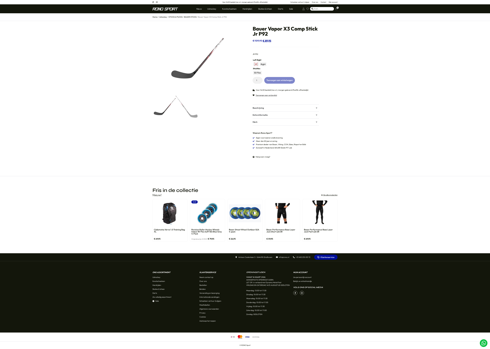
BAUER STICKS (190, 17)
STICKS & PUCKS (175, 17)
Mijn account (300, 272)
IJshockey (163, 17)
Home (154, 17)
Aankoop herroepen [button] (207, 321)
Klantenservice (207, 272)
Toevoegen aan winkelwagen (279, 80)
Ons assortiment (161, 272)
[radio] (256, 64)
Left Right (257, 60)
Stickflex (256, 68)
